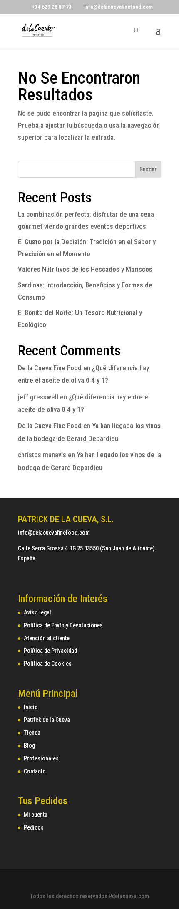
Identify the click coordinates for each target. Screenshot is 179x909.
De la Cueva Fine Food (50, 368)
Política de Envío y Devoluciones (63, 625)
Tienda (32, 732)
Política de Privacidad (50, 650)
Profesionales (41, 758)
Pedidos (34, 827)
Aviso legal (37, 612)
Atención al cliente (47, 638)
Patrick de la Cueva (47, 719)
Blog (29, 745)
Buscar (148, 169)
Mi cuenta (35, 814)
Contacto (35, 771)
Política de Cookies (48, 663)
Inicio (31, 707)
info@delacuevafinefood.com (54, 532)
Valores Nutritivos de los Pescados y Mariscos (85, 269)
